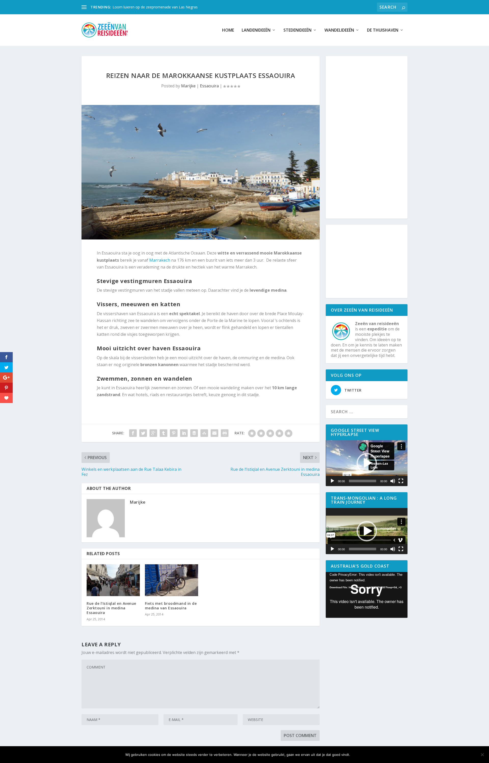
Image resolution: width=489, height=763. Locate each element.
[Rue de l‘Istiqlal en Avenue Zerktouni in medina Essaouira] (113, 580)
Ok (358, 755)
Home (228, 30)
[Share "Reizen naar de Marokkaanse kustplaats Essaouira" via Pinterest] (174, 433)
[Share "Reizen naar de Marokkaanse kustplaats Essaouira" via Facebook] (133, 433)
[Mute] (392, 481)
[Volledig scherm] (400, 481)
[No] (482, 754)
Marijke (188, 86)
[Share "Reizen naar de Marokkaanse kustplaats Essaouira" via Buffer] (194, 433)
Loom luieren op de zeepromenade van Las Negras (155, 7)
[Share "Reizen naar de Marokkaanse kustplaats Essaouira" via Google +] (153, 433)
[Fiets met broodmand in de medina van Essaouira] (171, 580)
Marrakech (159, 260)
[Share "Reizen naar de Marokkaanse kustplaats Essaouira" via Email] (214, 433)
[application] (367, 463)
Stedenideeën (297, 30)
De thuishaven (382, 30)
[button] (367, 463)
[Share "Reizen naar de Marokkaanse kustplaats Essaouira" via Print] (225, 433)
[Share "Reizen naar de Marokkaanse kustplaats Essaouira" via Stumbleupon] (204, 433)
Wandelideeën (339, 30)
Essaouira (209, 86)
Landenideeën (256, 30)
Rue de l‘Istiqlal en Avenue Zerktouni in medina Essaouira (111, 608)
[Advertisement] (368, 137)
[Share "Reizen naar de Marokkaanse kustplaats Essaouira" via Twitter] (143, 433)
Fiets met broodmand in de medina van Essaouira (171, 605)
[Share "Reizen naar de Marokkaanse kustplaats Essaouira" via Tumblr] (163, 433)
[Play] (332, 481)
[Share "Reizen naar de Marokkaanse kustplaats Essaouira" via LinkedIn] (184, 433)
